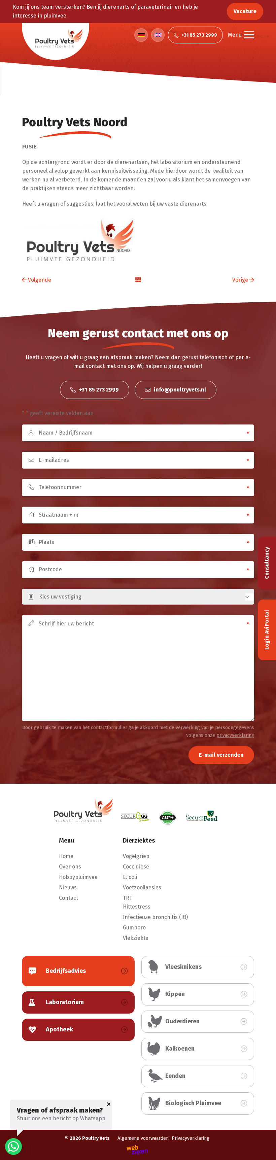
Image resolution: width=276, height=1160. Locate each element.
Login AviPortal (267, 630)
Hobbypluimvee (78, 877)
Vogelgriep (136, 856)
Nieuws (68, 887)
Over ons (70, 866)
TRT (127, 898)
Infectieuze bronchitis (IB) (155, 917)
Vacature (245, 11)
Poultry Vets (96, 1138)
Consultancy (267, 563)
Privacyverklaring (190, 1138)
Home (66, 856)
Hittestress (136, 906)
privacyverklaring (235, 735)
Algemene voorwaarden (143, 1138)
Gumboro (134, 927)
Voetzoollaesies (142, 887)
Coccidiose (136, 866)
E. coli (130, 877)
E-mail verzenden (221, 755)
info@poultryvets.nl (179, 389)
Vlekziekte (135, 938)
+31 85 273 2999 (98, 389)
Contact (68, 898)
